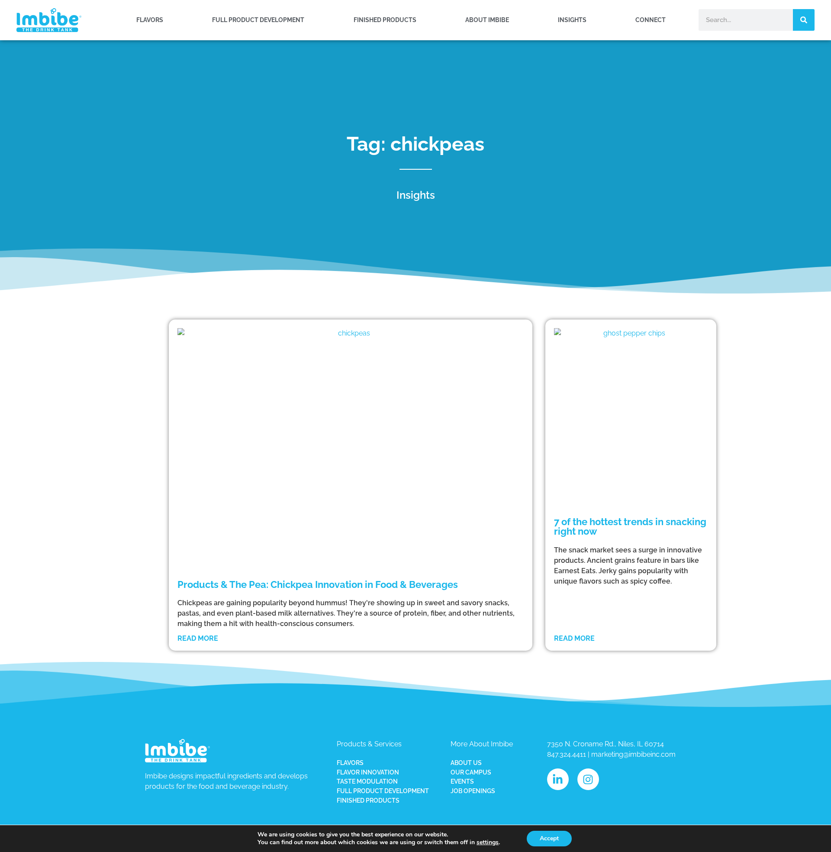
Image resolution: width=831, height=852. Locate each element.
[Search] (804, 20)
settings (488, 842)
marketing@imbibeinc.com (633, 754)
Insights (572, 19)
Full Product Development (258, 19)
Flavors (149, 19)
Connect (650, 19)
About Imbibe (487, 19)
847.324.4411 (566, 754)
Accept (549, 838)
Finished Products (385, 19)
